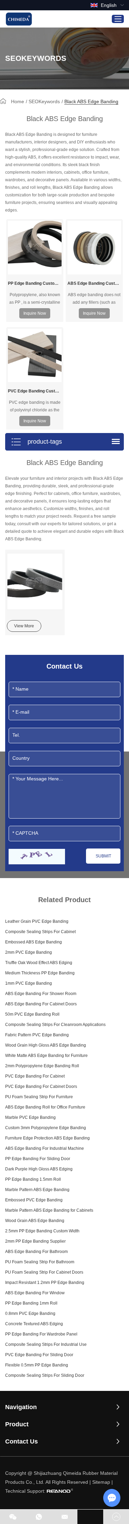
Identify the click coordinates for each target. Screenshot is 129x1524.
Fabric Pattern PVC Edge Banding (37, 1035)
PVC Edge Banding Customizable (35, 391)
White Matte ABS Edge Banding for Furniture (46, 1055)
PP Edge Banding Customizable (35, 283)
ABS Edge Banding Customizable (94, 283)
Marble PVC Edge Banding (30, 1117)
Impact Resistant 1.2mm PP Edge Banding (44, 1282)
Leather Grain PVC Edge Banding (36, 921)
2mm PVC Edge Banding (28, 952)
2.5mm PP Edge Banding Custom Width (42, 1231)
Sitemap (101, 1482)
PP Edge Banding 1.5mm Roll (33, 1179)
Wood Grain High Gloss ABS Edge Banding (45, 1045)
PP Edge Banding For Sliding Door (37, 1158)
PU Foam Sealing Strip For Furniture (39, 1096)
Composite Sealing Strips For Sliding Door (44, 1375)
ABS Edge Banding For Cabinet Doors (41, 1004)
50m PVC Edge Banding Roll (32, 1014)
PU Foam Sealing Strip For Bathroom (39, 1262)
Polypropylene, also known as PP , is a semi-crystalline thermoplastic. (34, 298)
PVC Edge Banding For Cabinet (35, 1076)
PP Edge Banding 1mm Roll (31, 1303)
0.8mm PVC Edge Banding (30, 1313)
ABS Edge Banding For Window (35, 1292)
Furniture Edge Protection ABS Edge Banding (47, 1138)
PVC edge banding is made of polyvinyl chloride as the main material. (35, 406)
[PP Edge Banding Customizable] (35, 247)
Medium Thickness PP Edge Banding (40, 973)
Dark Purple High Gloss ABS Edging (39, 1169)
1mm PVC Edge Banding (28, 983)
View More (24, 626)
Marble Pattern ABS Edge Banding (37, 1189)
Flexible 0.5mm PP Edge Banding (36, 1365)
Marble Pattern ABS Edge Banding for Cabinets (49, 1210)
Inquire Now (34, 313)
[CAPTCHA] (37, 856)
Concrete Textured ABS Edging (34, 1323)
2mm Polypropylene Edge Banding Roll (42, 1065)
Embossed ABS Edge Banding (33, 942)
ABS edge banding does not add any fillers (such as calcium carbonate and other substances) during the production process (94, 298)
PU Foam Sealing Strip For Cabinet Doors (44, 1272)
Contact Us (21, 1441)
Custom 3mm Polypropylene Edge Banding (45, 1127)
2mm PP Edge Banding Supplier (35, 1241)
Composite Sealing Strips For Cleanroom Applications (55, 1024)
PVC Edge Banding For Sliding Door (39, 1354)
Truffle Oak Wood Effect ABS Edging (38, 962)
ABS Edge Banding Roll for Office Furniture (45, 1107)
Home (17, 101)
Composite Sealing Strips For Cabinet (40, 931)
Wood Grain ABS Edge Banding (34, 1220)
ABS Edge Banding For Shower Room (40, 993)
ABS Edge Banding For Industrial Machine (44, 1148)
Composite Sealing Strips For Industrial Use (46, 1344)
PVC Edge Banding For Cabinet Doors (41, 1086)
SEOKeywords (44, 101)
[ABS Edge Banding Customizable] (94, 247)
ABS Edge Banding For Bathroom (36, 1251)
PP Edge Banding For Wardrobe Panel (41, 1334)
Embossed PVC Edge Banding (34, 1200)
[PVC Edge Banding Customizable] (35, 355)
